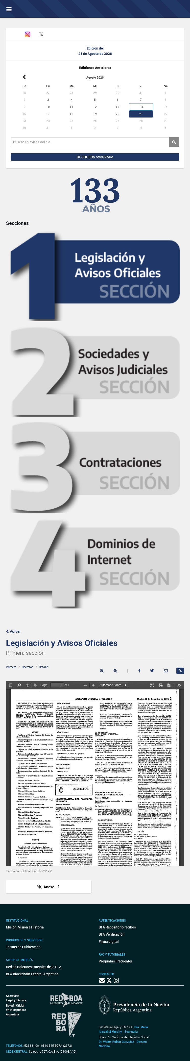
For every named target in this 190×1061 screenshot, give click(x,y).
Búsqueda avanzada (95, 156)
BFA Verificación (111, 934)
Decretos (27, 667)
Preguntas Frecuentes (116, 961)
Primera (11, 667)
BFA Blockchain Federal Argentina (32, 974)
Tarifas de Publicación (23, 946)
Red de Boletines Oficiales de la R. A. (34, 966)
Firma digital (109, 941)
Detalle (43, 667)
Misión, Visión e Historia (25, 927)
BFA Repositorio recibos (117, 927)
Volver (15, 631)
